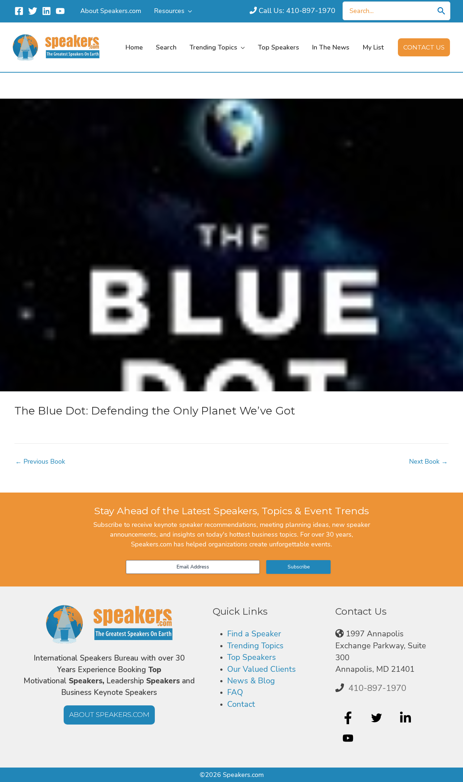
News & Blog (251, 680)
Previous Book (40, 461)
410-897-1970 (377, 688)
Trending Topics (255, 645)
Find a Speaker (254, 633)
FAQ (235, 692)
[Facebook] (19, 11)
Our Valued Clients (261, 669)
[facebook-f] (349, 717)
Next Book (428, 461)
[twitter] (377, 717)
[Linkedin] (46, 11)
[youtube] (349, 738)
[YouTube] (60, 11)
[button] (188, 11)
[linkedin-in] (406, 717)
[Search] (441, 11)
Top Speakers (251, 657)
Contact (241, 704)
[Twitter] (32, 11)
